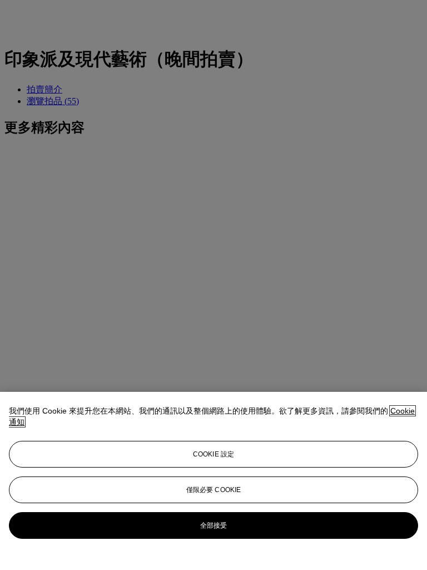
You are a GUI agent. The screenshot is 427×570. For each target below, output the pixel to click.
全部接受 (213, 525)
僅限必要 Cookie (213, 490)
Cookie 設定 (213, 454)
